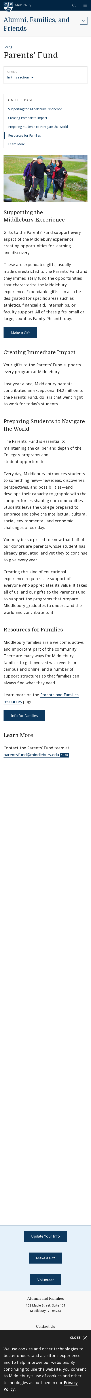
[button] (74, 5)
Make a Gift (20, 332)
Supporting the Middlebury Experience (35, 109)
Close (76, 1337)
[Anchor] (68, 219)
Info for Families (24, 715)
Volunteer (45, 1279)
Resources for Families (24, 135)
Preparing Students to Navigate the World (38, 127)
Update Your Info (45, 1236)
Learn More (16, 144)
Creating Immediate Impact (27, 118)
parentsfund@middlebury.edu (31, 754)
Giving (8, 47)
